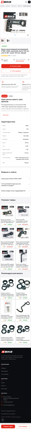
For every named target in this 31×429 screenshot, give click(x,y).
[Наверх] (2, 420)
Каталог (8, 6)
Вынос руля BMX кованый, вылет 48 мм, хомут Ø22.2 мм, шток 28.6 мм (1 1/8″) (7, 266)
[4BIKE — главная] (6, 2)
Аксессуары (4, 388)
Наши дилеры (4, 371)
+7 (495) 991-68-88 (7, 402)
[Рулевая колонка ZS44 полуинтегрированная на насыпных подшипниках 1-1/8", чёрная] (8, 329)
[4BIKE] (7, 352)
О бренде (3, 368)
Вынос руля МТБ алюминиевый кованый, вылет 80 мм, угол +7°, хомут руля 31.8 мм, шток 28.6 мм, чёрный (22, 221)
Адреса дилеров (20, 61)
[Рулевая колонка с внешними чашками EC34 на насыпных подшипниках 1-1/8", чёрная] (8, 284)
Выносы (20, 6)
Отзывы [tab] (11, 96)
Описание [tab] (4, 96)
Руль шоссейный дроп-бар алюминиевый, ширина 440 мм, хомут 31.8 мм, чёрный (23, 317)
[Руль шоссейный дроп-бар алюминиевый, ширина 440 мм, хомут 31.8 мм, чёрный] (23, 307)
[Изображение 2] (8, 41)
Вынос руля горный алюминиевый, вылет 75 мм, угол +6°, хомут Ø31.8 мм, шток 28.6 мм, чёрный (8, 221)
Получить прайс (8, 426)
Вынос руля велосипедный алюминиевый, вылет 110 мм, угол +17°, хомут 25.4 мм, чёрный (7, 243)
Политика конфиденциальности (8, 410)
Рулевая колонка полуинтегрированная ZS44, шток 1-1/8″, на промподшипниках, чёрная (22, 294)
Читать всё (5, 115)
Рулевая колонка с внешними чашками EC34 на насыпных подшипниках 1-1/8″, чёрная (7, 294)
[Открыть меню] (29, 2)
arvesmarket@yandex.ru (9, 405)
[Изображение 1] (2, 41)
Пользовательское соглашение (8, 413)
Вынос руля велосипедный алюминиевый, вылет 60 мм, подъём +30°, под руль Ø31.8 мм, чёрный (22, 243)
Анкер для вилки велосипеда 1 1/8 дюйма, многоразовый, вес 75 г (7, 317)
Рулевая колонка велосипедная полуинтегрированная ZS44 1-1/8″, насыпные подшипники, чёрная (23, 339)
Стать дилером (23, 426)
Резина (3, 382)
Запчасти (14, 6)
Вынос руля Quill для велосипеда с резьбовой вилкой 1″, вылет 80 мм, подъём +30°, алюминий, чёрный (22, 266)
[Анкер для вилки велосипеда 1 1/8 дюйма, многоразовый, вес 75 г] (8, 307)
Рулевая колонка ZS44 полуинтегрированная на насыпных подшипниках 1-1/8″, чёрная (7, 339)
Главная (2, 6)
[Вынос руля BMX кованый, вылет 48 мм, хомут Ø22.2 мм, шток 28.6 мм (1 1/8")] (8, 256)
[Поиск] (26, 2)
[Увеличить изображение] (15, 23)
